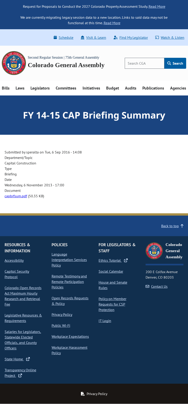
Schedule (66, 37)
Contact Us (159, 286)
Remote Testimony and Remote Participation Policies (69, 281)
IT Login (105, 320)
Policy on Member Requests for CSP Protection (112, 304)
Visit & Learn (96, 37)
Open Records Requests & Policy (70, 301)
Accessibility (14, 260)
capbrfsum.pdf (16, 196)
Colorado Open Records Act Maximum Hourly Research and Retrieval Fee (23, 295)
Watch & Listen (172, 37)
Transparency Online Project (20, 373)
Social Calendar (111, 271)
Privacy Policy (62, 314)
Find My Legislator (133, 37)
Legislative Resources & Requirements (23, 318)
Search (177, 63)
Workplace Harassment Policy (69, 350)
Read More (157, 6)
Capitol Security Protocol (17, 274)
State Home (14, 359)
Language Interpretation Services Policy (69, 259)
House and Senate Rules (113, 285)
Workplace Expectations (70, 336)
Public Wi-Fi (61, 325)
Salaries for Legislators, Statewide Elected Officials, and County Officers (23, 339)
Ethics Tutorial (110, 260)
